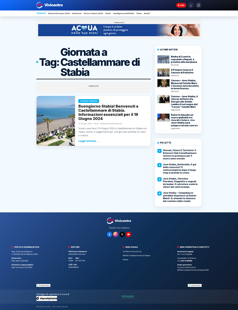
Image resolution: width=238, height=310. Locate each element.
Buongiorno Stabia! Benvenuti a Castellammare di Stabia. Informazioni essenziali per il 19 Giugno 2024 (108, 112)
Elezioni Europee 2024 (59, 13)
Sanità (147, 13)
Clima (139, 13)
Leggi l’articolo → (88, 141)
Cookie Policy (195, 285)
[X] (122, 234)
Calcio (108, 13)
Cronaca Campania (88, 101)
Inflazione (77, 13)
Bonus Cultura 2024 (93, 13)
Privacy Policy (44, 285)
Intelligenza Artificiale (123, 13)
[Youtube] (128, 234)
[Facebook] (109, 234)
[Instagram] (115, 234)
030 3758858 (186, 261)
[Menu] (199, 5)
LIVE (182, 5)
